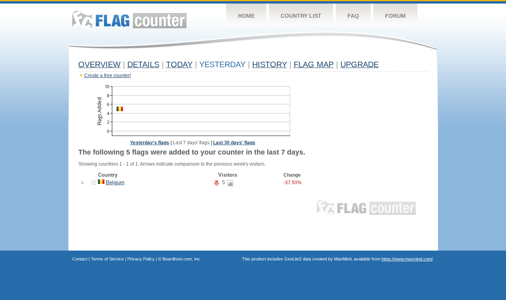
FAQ (353, 16)
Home (246, 16)
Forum (395, 16)
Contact (79, 259)
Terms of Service (107, 259)
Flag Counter (129, 19)
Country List (301, 16)
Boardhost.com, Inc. (181, 259)
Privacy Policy (141, 259)
